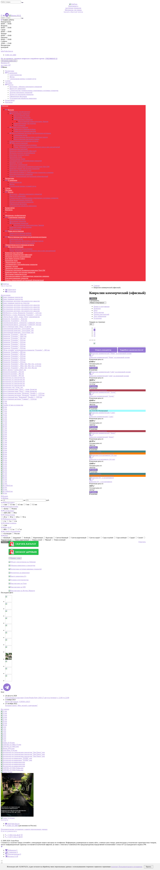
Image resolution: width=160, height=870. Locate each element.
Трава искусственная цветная (25, 131)
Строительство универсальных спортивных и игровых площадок (34, 90)
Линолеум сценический (18, 165)
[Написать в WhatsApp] (1, 15)
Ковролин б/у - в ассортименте (100, 482)
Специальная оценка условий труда (23, 79)
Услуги (10, 85)
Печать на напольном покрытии (22, 94)
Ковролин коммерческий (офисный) (23, 151)
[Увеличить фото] (90, 355)
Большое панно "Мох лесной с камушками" (21, 705)
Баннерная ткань (16, 157)
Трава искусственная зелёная (24, 129)
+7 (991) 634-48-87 (14, 835)
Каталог (11, 110)
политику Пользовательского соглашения (126, 867)
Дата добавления (100, 316)
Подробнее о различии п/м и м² (131, 350)
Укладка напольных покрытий (21, 92)
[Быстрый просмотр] (92, 355)
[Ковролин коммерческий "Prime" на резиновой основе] (117, 354)
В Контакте (11, 289)
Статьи (7, 81)
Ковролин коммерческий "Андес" (101, 396)
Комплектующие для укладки (25, 123)
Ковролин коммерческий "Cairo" (101, 417)
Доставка (8, 83)
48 (94, 334)
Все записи (5, 709)
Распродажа (9, 71)
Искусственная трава (22, 116)
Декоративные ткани (17, 159)
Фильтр (93, 298)
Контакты (9, 102)
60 (94, 336)
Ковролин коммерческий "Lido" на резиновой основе (109, 376)
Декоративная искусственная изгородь (24, 141)
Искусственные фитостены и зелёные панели (31, 137)
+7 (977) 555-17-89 (14, 837)
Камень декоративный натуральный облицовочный (29, 176)
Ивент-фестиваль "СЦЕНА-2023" (17, 701)
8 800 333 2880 (10, 55)
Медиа (12, 77)
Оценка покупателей (101, 314)
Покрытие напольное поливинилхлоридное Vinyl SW (30, 167)
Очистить (142, 542)
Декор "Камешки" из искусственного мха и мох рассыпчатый (37, 147)
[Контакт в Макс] (15, 15)
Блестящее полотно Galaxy (19, 155)
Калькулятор (10, 100)
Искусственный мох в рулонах (25, 145)
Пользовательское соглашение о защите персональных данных (24, 829)
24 (94, 330)
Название (97, 308)
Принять (148, 867)
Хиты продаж (99, 312)
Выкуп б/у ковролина (18, 88)
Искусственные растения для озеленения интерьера (31, 133)
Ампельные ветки (20, 135)
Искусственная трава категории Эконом (33, 121)
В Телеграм (11, 291)
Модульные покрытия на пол (20, 170)
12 (94, 328)
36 (94, 332)
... (6, 212)
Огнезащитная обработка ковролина (23, 98)
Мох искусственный (20, 143)
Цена (95, 310)
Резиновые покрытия (25, 119)
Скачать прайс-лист (9, 61)
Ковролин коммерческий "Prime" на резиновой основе (109, 357)
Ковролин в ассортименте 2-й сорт (102, 459)
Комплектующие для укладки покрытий (25, 168)
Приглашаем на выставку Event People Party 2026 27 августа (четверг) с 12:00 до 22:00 (37, 698)
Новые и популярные (101, 306)
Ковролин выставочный (19, 149)
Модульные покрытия (22, 117)
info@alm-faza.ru (7, 51)
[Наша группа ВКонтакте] (4, 15)
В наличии (98, 318)
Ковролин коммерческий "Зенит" (101, 437)
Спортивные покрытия (21, 114)
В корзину (93, 368)
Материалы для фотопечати (20, 112)
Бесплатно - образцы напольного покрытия (26, 87)
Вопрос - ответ (16, 558)
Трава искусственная (20, 127)
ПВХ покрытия (19, 125)
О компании (12, 73)
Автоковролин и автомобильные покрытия (26, 161)
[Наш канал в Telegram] (7, 15)
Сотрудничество (16, 75)
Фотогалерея (5, 295)
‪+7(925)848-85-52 (51, 59)
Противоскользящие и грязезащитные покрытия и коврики (31, 172)
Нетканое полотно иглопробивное (22, 153)
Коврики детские (16, 163)
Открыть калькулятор (103, 350)
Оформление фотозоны (18, 96)
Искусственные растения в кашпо (26, 139)
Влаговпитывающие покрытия (21, 174)
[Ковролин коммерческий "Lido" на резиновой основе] (117, 372)
